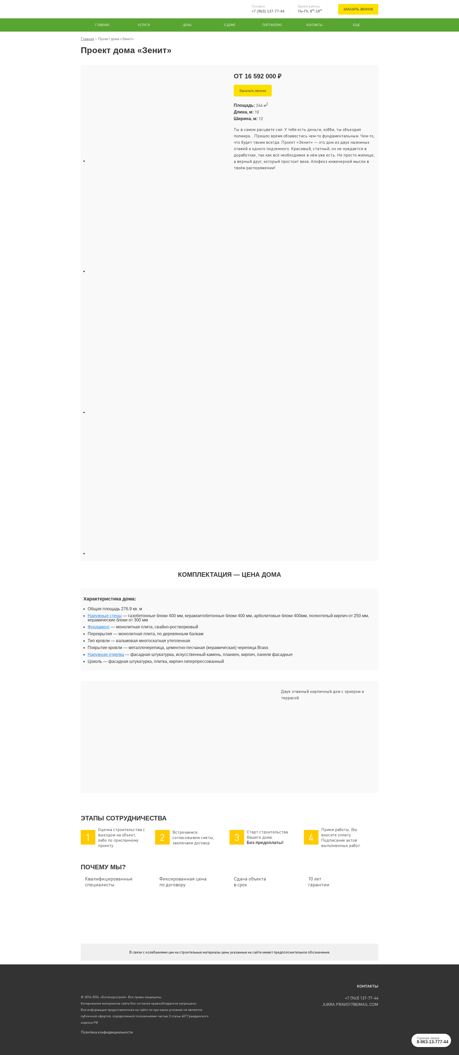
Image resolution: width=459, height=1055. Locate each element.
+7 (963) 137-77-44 (268, 11)
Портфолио (272, 25)
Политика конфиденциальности (107, 1032)
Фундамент (99, 627)
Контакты (314, 25)
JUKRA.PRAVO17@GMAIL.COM (350, 1004)
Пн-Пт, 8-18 (310, 11)
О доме (229, 25)
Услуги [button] (144, 25)
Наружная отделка (106, 654)
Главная (102, 25)
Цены (187, 25)
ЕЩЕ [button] (356, 25)
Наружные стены (105, 615)
